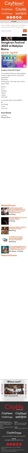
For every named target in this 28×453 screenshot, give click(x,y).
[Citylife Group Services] (7, 13)
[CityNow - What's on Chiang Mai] (21, 413)
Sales (20, 424)
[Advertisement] (14, 317)
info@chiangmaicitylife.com (21, 428)
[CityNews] (7, 9)
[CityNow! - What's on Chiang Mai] (14, 3)
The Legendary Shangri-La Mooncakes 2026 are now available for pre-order (17, 247)
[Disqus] (14, 143)
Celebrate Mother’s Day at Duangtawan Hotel (17, 227)
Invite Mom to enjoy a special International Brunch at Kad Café (16, 238)
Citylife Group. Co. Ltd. (10, 447)
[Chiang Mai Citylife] (21, 9)
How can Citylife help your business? (14, 436)
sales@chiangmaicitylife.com (14, 439)
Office (20, 423)
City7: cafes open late (14, 392)
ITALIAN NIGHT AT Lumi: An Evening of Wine (18, 218)
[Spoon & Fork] (21, 13)
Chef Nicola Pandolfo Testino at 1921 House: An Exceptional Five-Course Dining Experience (17, 210)
